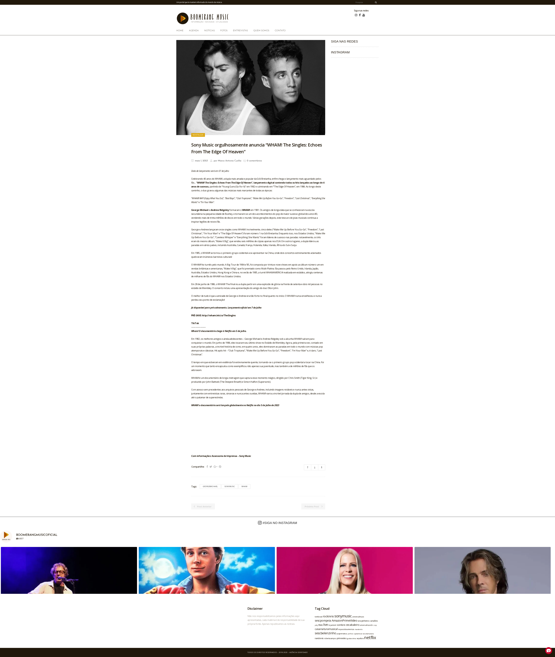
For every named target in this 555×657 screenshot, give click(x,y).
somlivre (341, 624)
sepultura (360, 638)
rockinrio (328, 616)
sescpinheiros (363, 620)
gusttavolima (351, 638)
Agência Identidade (298, 652)
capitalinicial (358, 634)
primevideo (341, 638)
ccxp (375, 625)
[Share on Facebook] (207, 467)
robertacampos (330, 638)
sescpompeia (323, 620)
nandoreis (319, 638)
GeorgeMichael (210, 486)
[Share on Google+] (215, 467)
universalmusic (358, 616)
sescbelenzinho (325, 633)
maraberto (359, 629)
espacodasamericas (346, 629)
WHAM (244, 486)
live (325, 624)
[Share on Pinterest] (220, 467)
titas (320, 624)
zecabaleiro (352, 624)
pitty (316, 625)
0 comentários (254, 161)
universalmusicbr (366, 625)
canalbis (374, 620)
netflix (370, 637)
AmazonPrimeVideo (344, 620)
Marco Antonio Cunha (229, 161)
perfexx (350, 634)
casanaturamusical (326, 629)
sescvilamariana (368, 634)
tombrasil (318, 616)
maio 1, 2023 (201, 161)
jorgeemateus (342, 633)
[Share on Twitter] (210, 467)
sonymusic (229, 486)
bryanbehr (332, 625)
